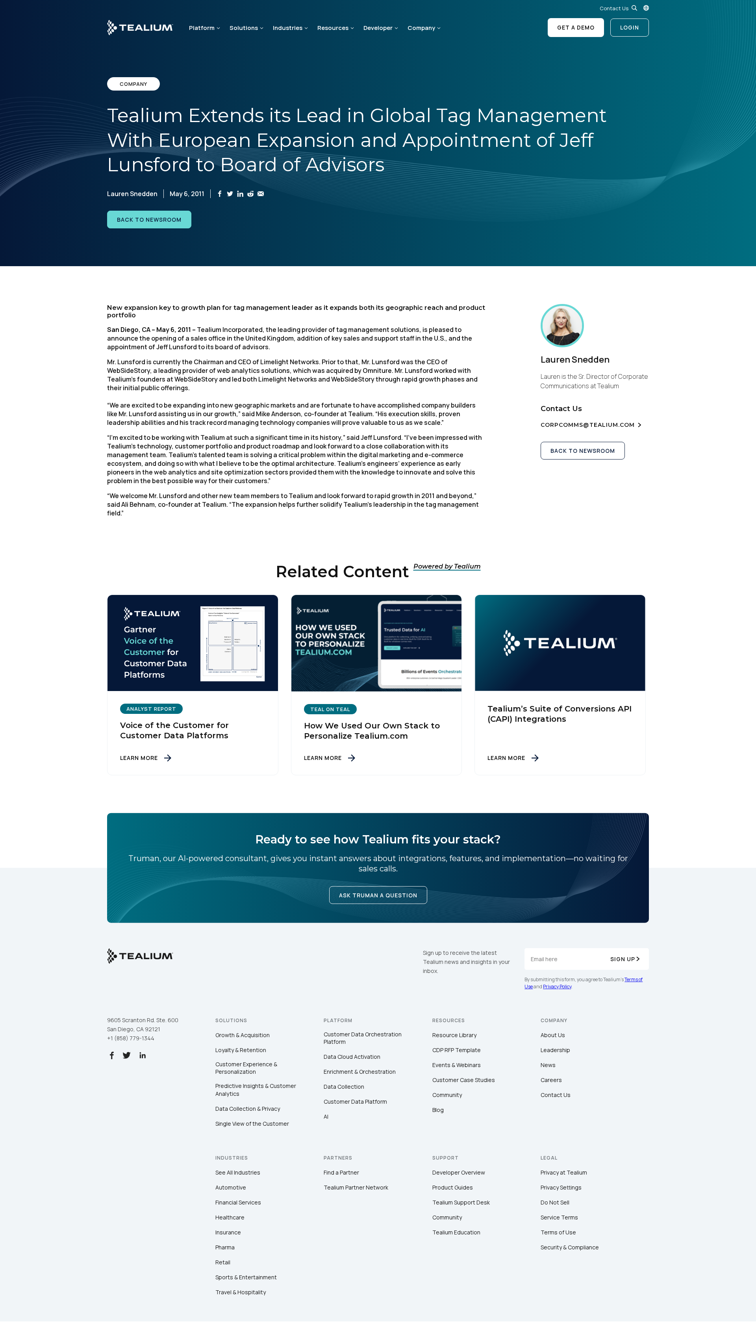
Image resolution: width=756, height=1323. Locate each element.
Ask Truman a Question (378, 895)
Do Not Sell (555, 1202)
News (548, 1065)
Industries (287, 28)
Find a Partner (341, 1172)
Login (629, 27)
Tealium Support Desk (461, 1202)
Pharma (225, 1247)
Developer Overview (458, 1172)
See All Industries (237, 1172)
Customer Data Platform (355, 1101)
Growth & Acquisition (242, 1035)
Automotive (230, 1187)
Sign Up (622, 959)
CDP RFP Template (456, 1050)
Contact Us (614, 8)
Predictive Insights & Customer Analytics (255, 1089)
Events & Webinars (456, 1065)
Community (447, 1095)
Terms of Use (558, 1232)
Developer (378, 28)
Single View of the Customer (252, 1123)
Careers (551, 1080)
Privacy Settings (561, 1187)
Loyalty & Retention (240, 1050)
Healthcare (230, 1217)
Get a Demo (576, 27)
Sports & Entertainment (246, 1277)
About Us (553, 1035)
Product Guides (452, 1187)
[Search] (634, 8)
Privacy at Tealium (564, 1172)
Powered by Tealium (447, 566)
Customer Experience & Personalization (246, 1068)
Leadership (555, 1050)
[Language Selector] (646, 8)
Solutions (244, 28)
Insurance (228, 1232)
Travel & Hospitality (240, 1292)
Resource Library (454, 1035)
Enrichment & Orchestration (360, 1071)
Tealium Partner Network (356, 1187)
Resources (332, 28)
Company (421, 28)
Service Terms (559, 1217)
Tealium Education (456, 1232)
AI (326, 1116)
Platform (202, 28)
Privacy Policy (557, 986)
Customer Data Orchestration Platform (363, 1038)
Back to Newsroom (149, 219)
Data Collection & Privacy (247, 1108)
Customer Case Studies (463, 1080)
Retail (222, 1262)
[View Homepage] (140, 27)
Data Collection (344, 1086)
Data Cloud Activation (352, 1056)
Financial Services (238, 1202)
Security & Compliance (570, 1247)
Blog (438, 1110)
